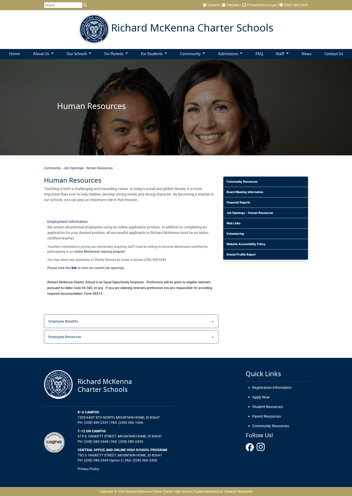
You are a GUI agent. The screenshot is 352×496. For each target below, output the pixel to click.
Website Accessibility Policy (246, 244)
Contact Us (333, 54)
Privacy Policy (88, 468)
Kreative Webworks (239, 491)
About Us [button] (41, 54)
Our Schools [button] (77, 54)
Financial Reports (238, 202)
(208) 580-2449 (295, 4)
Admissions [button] (228, 54)
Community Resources (242, 181)
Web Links (234, 223)
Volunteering (235, 233)
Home (14, 54)
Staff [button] (280, 54)
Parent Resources (266, 416)
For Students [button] (152, 54)
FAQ (259, 54)
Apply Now (261, 397)
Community (52, 168)
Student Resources (267, 406)
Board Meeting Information (245, 192)
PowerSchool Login (261, 4)
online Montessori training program (99, 251)
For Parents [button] (114, 54)
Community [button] (190, 54)
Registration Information (272, 387)
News (306, 54)
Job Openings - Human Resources (88, 168)
